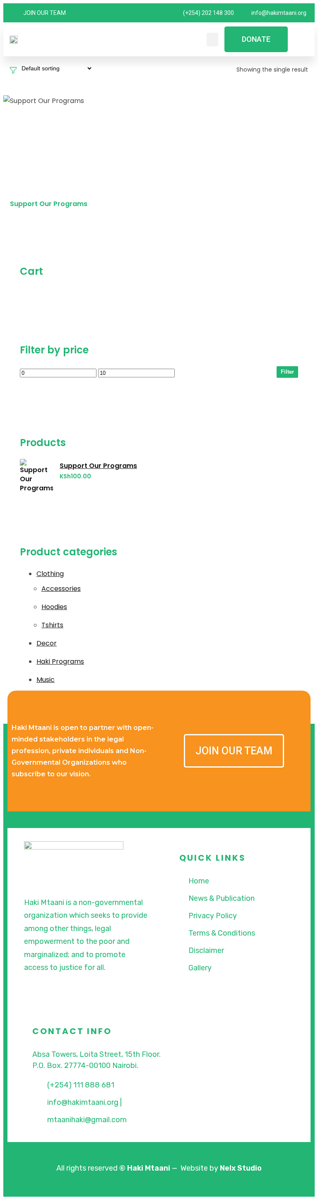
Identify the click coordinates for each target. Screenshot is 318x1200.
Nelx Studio (241, 1168)
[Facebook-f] (75, 12)
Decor (46, 643)
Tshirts (52, 625)
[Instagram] (108, 12)
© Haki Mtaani (144, 1168)
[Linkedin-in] (125, 12)
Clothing (50, 573)
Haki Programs (60, 661)
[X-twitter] (92, 12)
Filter (287, 372)
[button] (212, 39)
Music (45, 679)
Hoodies (54, 607)
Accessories (61, 588)
